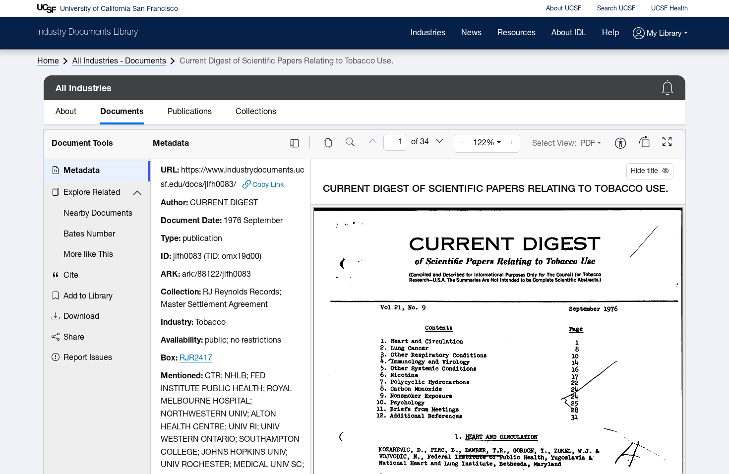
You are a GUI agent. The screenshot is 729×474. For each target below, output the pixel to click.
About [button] (66, 112)
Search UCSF (616, 8)
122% (483, 143)
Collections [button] (256, 112)
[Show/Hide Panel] (294, 143)
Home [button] (48, 61)
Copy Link (268, 184)
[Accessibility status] (620, 144)
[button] (660, 34)
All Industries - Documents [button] (119, 61)
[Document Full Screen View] (667, 143)
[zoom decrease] (462, 143)
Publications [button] (190, 112)
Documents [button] (122, 112)
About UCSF (563, 8)
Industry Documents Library (87, 32)
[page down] (439, 142)
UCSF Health (669, 8)
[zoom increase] (511, 143)
